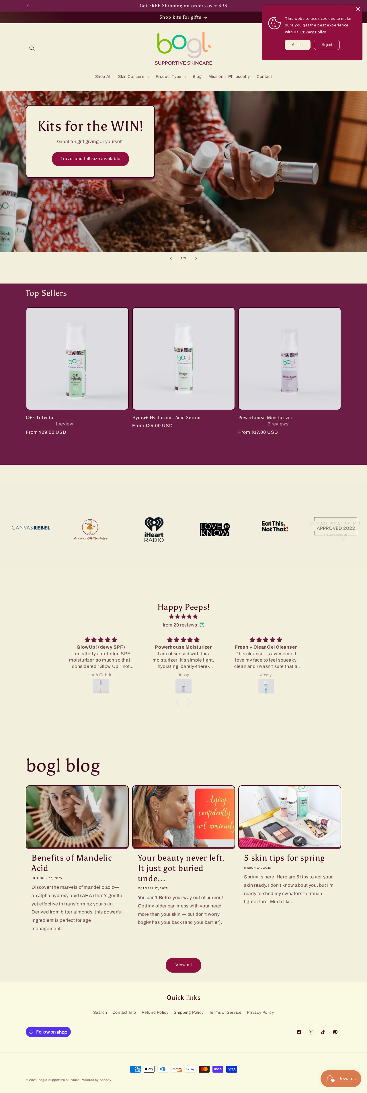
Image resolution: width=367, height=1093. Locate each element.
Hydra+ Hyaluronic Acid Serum (166, 417)
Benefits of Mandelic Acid (72, 863)
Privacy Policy (260, 1012)
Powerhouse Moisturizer (265, 417)
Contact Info (124, 1012)
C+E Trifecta (39, 417)
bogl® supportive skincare (59, 1080)
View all (183, 965)
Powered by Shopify (96, 1080)
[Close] (358, 9)
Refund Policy (155, 1012)
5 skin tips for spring (284, 858)
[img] (183, 616)
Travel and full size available (90, 158)
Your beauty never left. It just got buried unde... (181, 868)
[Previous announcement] (28, 5)
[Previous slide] (171, 258)
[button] (32, 48)
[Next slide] (196, 258)
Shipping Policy (189, 1012)
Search (100, 1012)
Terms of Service (225, 1012)
